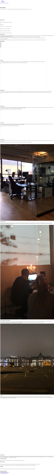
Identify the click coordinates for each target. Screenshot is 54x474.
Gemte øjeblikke (3, 1)
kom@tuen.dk (4, 472)
